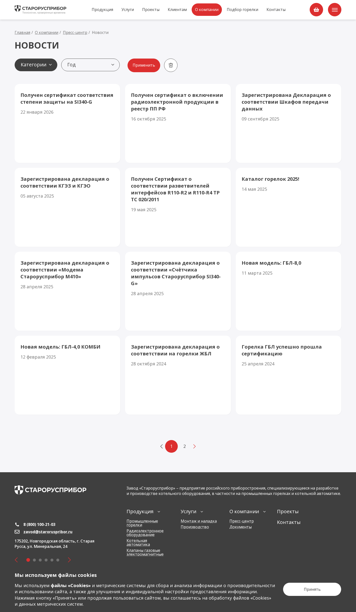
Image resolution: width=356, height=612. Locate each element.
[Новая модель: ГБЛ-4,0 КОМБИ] (67, 375)
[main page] (50, 489)
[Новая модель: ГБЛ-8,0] (288, 291)
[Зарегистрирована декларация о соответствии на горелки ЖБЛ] (178, 375)
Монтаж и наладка (199, 521)
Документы (240, 527)
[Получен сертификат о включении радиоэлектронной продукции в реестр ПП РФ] (178, 123)
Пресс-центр (241, 521)
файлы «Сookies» (71, 585)
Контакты (276, 9)
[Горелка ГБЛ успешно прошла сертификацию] (288, 375)
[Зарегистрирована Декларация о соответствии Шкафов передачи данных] (288, 123)
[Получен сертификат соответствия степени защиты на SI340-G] (67, 123)
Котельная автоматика (138, 542)
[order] (316, 9)
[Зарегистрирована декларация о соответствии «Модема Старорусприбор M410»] (67, 291)
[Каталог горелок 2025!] (288, 207)
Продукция (102, 9)
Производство (195, 527)
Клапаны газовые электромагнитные (145, 552)
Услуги (127, 9)
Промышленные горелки (142, 523)
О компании (206, 9)
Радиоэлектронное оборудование (145, 533)
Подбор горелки (242, 9)
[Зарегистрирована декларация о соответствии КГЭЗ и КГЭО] (67, 207)
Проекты (150, 9)
